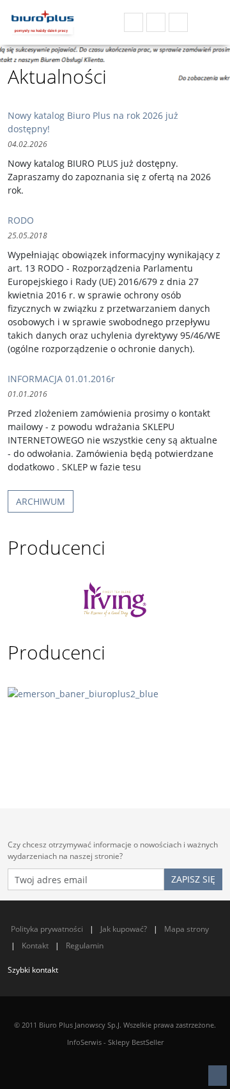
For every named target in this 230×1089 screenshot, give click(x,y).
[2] (115, 727)
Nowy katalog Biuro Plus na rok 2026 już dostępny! (93, 122)
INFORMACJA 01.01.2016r (61, 379)
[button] (217, 1075)
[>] (220, 600)
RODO (21, 220)
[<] (9, 600)
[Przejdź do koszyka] (207, 22)
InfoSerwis (84, 1042)
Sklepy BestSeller (136, 1042)
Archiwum (40, 501)
